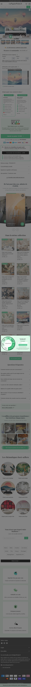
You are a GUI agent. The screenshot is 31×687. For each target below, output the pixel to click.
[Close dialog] (29, 336)
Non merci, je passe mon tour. (23, 346)
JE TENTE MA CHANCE (23, 344)
